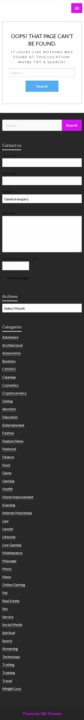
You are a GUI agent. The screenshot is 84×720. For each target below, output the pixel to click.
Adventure (10, 337)
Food (6, 465)
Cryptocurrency (14, 393)
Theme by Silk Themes (42, 713)
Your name (9, 155)
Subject (7, 191)
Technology (11, 656)
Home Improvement (17, 497)
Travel (7, 680)
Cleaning (9, 377)
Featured (9, 449)
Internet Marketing (17, 513)
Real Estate (10, 601)
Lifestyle (8, 537)
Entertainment (13, 425)
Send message (18, 278)
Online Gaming (13, 584)
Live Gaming (11, 545)
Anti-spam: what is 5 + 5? (19, 259)
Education (10, 417)
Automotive (11, 353)
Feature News (13, 441)
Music (7, 568)
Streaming (10, 648)
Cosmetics (10, 385)
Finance (8, 457)
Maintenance (12, 553)
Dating (7, 401)
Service (7, 617)
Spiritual (8, 632)
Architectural (12, 345)
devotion (9, 409)
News (6, 577)
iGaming (8, 505)
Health (7, 489)
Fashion (8, 433)
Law (5, 521)
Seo (5, 608)
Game (6, 473)
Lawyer (7, 529)
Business (9, 361)
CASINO (9, 369)
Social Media (12, 624)
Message (8, 213)
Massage (9, 561)
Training (8, 672)
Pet (5, 592)
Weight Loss (11, 688)
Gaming (8, 481)
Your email (9, 173)
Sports (7, 641)
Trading (8, 664)
